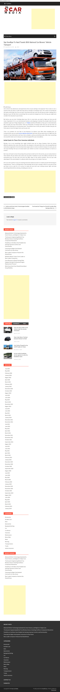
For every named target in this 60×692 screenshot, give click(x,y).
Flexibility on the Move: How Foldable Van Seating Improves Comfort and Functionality (15, 244)
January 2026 (8, 375)
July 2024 (7, 395)
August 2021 (8, 444)
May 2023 (7, 413)
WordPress (44, 688)
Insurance (7, 532)
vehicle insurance (9, 548)
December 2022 (9, 419)
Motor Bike (8, 537)
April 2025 (7, 380)
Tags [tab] (24, 323)
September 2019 (9, 493)
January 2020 (8, 484)
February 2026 (8, 373)
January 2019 (8, 508)
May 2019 (7, 499)
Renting (7, 541)
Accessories (8, 517)
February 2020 (8, 482)
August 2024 (8, 393)
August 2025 (8, 377)
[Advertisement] (45, 19)
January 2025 (8, 386)
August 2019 (8, 495)
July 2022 (7, 424)
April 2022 (7, 431)
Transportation (9, 544)
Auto (6, 521)
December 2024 (9, 388)
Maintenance (8, 535)
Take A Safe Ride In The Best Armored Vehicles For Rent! (21, 338)
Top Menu (8, 3)
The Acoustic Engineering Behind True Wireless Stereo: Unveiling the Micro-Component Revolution (14, 238)
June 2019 (7, 497)
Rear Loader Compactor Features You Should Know (16, 636)
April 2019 (7, 502)
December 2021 (9, 435)
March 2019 (8, 504)
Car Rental (7, 530)
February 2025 (8, 384)
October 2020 (8, 466)
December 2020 (9, 462)
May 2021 (7, 450)
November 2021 (9, 437)
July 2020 (7, 473)
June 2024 (7, 397)
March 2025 (8, 382)
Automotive (8, 524)
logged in (15, 219)
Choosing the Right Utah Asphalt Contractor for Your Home (19, 634)
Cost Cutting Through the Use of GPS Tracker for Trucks (21, 346)
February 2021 (8, 457)
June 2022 (7, 426)
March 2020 (8, 479)
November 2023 (9, 404)
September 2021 (9, 442)
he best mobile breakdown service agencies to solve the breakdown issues (21, 355)
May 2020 (7, 477)
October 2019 (8, 490)
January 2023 (8, 417)
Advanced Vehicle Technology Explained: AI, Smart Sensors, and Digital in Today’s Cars (25, 627)
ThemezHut (53, 690)
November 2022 (9, 422)
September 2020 (9, 468)
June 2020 (7, 475)
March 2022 (8, 433)
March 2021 (8, 455)
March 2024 (8, 402)
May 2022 (7, 428)
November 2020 (9, 464)
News (6, 539)
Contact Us (7, 683)
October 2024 (8, 391)
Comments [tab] (16, 323)
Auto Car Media (14, 688)
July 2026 (7, 368)
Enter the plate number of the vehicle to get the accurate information (21, 329)
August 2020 (8, 471)
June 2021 (7, 448)
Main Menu (8, 36)
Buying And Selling (9, 526)
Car (13, 197)
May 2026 (7, 371)
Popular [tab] (7, 323)
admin (18, 47)
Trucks (6, 546)
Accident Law (8, 519)
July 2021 (7, 446)
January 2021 (8, 459)
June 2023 (7, 411)
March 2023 (8, 415)
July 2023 (7, 408)
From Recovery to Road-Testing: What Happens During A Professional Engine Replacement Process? (14, 262)
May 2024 (7, 399)
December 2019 (9, 486)
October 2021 (8, 439)
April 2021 (7, 453)
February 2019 (8, 506)
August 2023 (8, 406)
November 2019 (9, 488)
